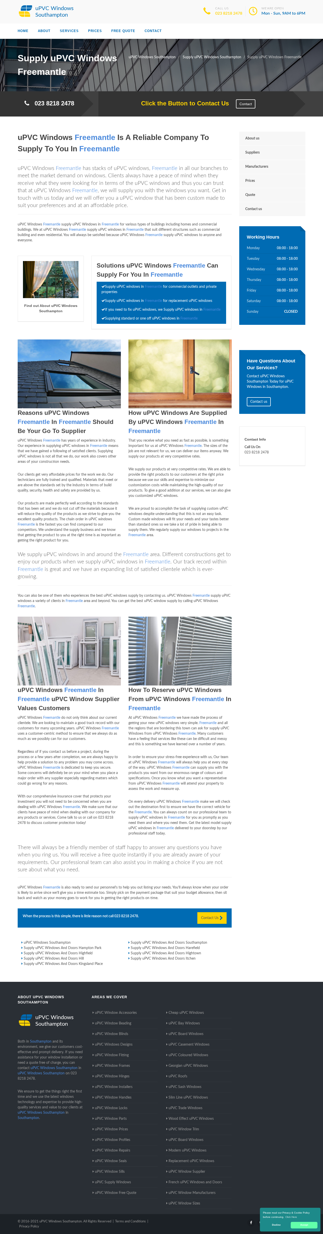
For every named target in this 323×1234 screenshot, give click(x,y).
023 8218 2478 (228, 13)
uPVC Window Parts (111, 1119)
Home (23, 31)
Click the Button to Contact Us (182, 103)
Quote (250, 195)
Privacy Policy (29, 1226)
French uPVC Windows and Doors (195, 1182)
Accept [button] (304, 1225)
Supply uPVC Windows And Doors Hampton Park (62, 948)
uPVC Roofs (178, 1076)
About (44, 31)
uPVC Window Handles (113, 1097)
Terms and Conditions (130, 1221)
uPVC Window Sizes (184, 1203)
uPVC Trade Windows (185, 1108)
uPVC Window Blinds (111, 1034)
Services (69, 31)
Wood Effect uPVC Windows (191, 1119)
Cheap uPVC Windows (186, 1013)
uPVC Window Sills (110, 1171)
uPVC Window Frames (112, 1066)
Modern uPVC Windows (187, 1150)
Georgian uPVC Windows (188, 1066)
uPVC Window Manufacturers (192, 1193)
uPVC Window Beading (113, 1023)
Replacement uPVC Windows (191, 1161)
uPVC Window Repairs (112, 1150)
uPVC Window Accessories (116, 1013)
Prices (95, 31)
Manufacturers (256, 166)
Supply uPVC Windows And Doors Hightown (166, 953)
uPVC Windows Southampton (47, 942)
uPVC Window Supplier (187, 1171)
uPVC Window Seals (111, 1161)
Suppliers (252, 152)
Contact (153, 31)
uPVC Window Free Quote (115, 1193)
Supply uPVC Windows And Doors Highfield (58, 953)
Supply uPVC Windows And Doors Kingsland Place (63, 964)
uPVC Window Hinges (112, 1076)
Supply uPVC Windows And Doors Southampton (169, 942)
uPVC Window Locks (111, 1108)
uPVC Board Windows (186, 1034)
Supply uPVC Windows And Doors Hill (54, 958)
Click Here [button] (291, 1217)
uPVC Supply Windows (113, 1182)
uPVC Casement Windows (189, 1044)
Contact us (253, 209)
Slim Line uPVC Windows (188, 1097)
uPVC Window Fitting (112, 1055)
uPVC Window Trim (184, 1129)
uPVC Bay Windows (184, 1023)
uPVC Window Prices (111, 1129)
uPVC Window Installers (113, 1087)
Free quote (123, 31)
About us (252, 138)
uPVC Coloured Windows (188, 1055)
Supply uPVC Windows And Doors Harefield (165, 948)
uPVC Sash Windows (185, 1087)
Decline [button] (276, 1225)
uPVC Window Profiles (112, 1140)
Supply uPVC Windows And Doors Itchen (163, 958)
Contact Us (210, 918)
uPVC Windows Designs (113, 1044)
